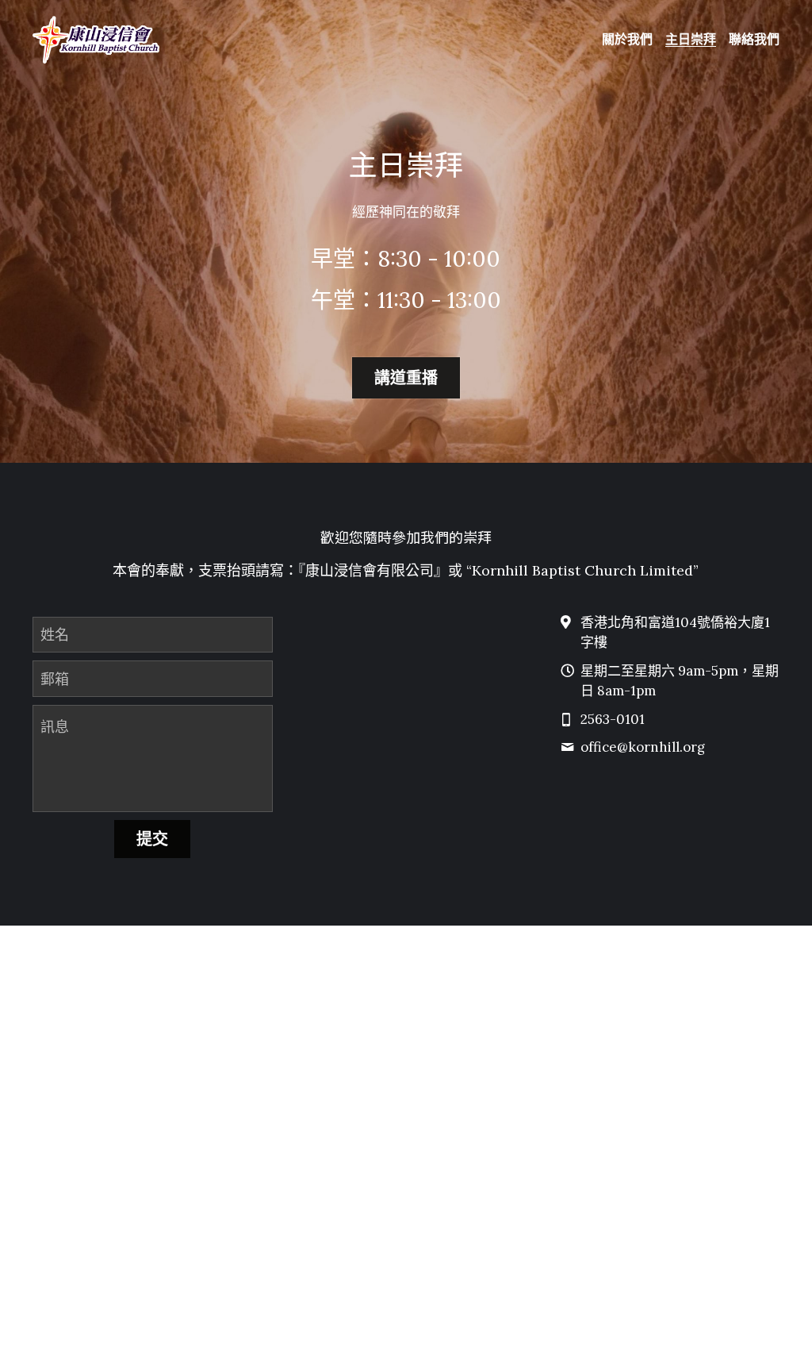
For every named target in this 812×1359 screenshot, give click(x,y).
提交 (152, 839)
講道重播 (406, 377)
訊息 (54, 727)
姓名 (54, 635)
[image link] (96, 38)
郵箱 (54, 679)
